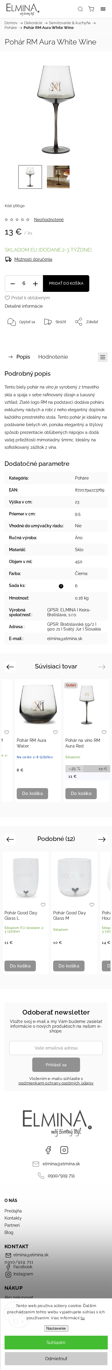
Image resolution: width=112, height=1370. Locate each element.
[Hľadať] (80, 8)
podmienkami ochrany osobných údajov (56, 1083)
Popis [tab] (23, 357)
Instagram (64, 1150)
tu (83, 1318)
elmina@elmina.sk (61, 1163)
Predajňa (13, 1211)
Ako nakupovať (18, 1297)
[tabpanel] (38, 740)
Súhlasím (56, 1342)
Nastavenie (56, 1328)
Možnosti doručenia (33, 259)
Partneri (12, 1225)
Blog (8, 1232)
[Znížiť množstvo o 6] (12, 284)
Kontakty (13, 1218)
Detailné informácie (24, 306)
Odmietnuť (56, 1358)
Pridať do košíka (66, 283)
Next (103, 667)
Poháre (82, 478)
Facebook (48, 1150)
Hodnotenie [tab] (53, 357)
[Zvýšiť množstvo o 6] (35, 284)
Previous (11, 667)
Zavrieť (93, 337)
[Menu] (103, 9)
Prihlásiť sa (56, 1064)
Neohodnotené (49, 220)
